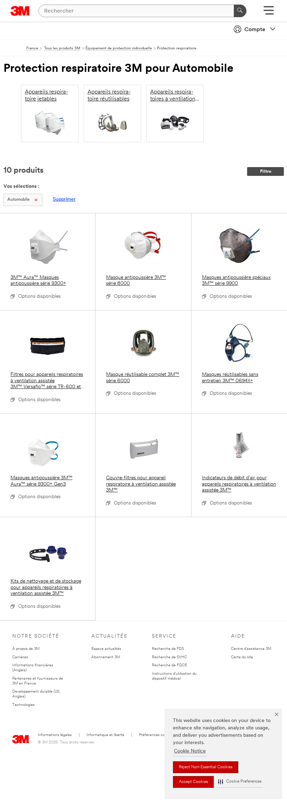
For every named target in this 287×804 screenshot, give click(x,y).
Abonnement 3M (105, 657)
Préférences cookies (156, 735)
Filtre (265, 171)
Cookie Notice (190, 751)
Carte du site (242, 657)
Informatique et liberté (105, 735)
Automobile (18, 200)
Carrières (20, 657)
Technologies (23, 705)
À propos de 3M (26, 649)
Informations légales (55, 735)
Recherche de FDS (168, 649)
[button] (240, 782)
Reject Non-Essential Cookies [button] (205, 767)
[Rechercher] (240, 11)
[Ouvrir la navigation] (269, 12)
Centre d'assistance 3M (251, 649)
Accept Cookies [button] (193, 782)
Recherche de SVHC (169, 657)
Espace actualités (106, 649)
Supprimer (64, 199)
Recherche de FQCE (169, 665)
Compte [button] (255, 30)
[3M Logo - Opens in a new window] (20, 11)
